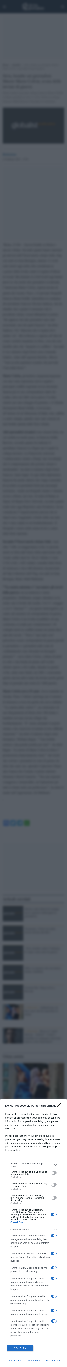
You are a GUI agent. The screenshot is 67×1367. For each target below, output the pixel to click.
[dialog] (33, 1233)
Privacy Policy (53, 1360)
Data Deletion (14, 1360)
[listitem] (33, 1164)
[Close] (60, 1106)
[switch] (54, 1173)
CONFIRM (20, 1348)
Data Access (33, 1360)
